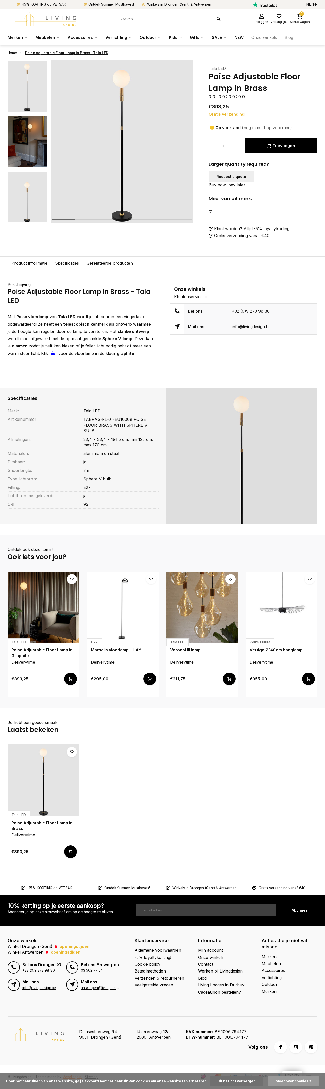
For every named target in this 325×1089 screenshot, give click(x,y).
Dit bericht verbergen (236, 1081)
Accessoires (80, 37)
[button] (27, 218)
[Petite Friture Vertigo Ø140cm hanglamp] (282, 607)
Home (12, 53)
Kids (173, 37)
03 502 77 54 (92, 970)
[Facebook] (280, 1047)
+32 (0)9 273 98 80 (251, 311)
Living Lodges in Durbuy (221, 984)
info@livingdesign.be (251, 326)
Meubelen (45, 37)
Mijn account (210, 950)
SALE (217, 37)
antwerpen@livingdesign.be (103, 988)
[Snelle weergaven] (70, 679)
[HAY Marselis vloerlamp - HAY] (123, 607)
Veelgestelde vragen (154, 984)
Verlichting (116, 37)
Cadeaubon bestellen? (219, 992)
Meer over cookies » (293, 1081)
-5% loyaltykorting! (153, 957)
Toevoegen (283, 145)
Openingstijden (74, 946)
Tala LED (217, 68)
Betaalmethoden (150, 971)
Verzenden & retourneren (159, 978)
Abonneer (300, 910)
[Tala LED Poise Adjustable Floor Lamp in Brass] (43, 780)
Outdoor (148, 37)
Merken (15, 37)
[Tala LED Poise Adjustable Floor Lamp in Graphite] (43, 607)
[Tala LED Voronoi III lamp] (202, 607)
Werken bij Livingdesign (220, 971)
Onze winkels (264, 37)
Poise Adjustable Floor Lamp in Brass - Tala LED (66, 53)
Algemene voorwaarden (158, 950)
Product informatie (29, 263)
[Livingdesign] (45, 19)
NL (308, 4)
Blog (289, 37)
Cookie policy (147, 964)
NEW (239, 37)
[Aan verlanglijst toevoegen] (210, 211)
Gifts (194, 37)
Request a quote (231, 176)
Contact (205, 964)
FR (315, 4)
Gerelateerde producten (110, 263)
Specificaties (67, 263)
